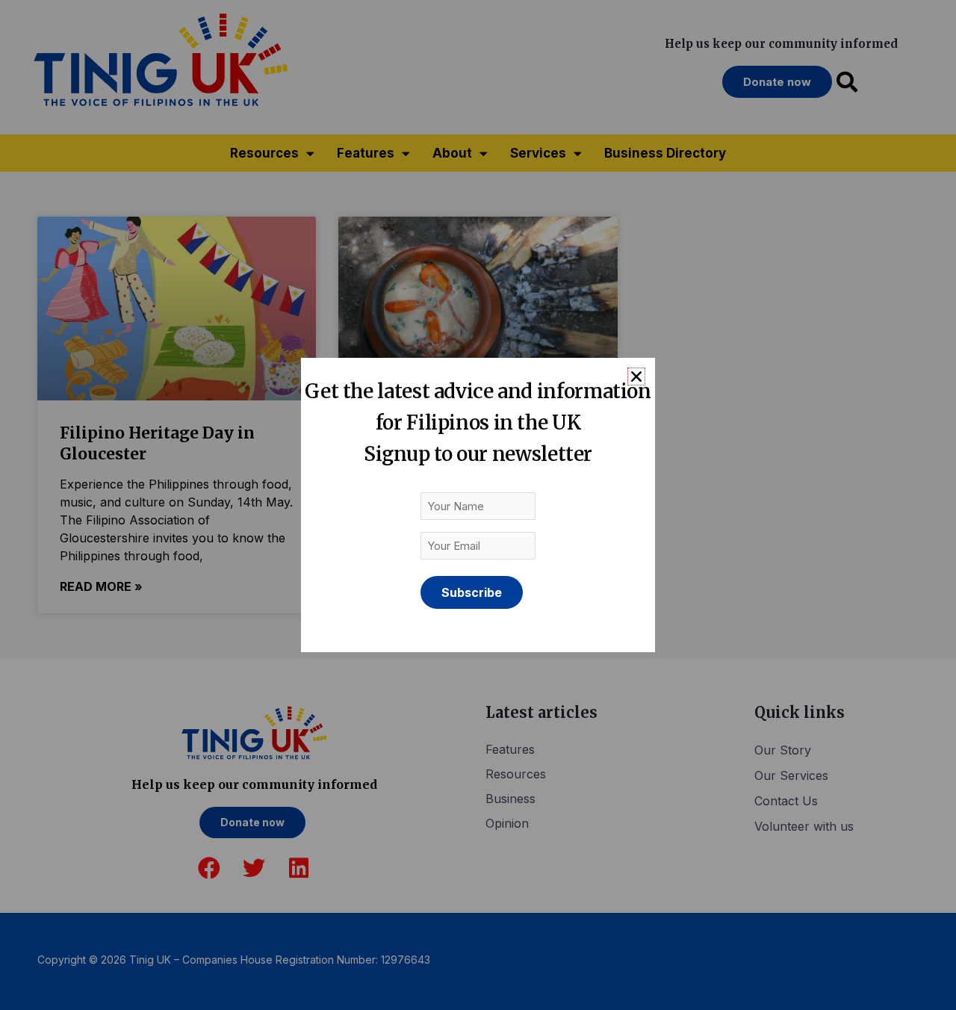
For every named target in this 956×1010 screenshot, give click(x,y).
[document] (478, 505)
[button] (636, 376)
